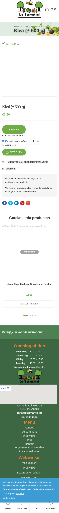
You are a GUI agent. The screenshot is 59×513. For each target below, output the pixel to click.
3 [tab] (32, 315)
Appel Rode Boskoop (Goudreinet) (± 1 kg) (29, 284)
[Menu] (5, 15)
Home (16, 26)
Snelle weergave (29, 255)
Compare (11, 169)
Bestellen (16, 152)
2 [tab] (30, 315)
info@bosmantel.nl (29, 412)
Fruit (25, 26)
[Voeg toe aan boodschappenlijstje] (37, 255)
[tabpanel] (29, 266)
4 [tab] (35, 315)
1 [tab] (26, 315)
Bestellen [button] (14, 129)
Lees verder (31, 304)
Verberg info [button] (9, 498)
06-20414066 (29, 417)
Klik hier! (20, 493)
